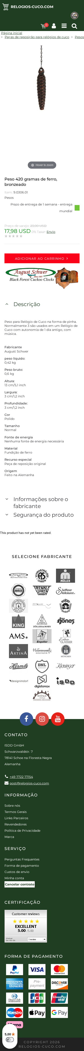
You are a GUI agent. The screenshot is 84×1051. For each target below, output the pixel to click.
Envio (51, 232)
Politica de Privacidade (22, 831)
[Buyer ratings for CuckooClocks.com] (25, 928)
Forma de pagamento (21, 866)
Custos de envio (16, 872)
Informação (21, 795)
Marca (9, 837)
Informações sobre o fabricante (40, 502)
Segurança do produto (43, 515)
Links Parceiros (16, 818)
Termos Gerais (15, 812)
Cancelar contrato (19, 884)
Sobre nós (12, 806)
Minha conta (14, 878)
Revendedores (15, 824)
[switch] (10, 1039)
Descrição (26, 304)
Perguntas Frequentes (21, 859)
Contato (16, 734)
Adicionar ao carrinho (39, 259)
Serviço (15, 848)
